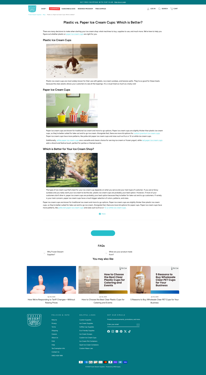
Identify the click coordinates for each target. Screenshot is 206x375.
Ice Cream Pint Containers (88, 341)
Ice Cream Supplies (86, 323)
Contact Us (55, 352)
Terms (54, 327)
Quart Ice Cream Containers (89, 345)
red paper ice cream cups (152, 140)
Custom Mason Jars (86, 348)
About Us (55, 338)
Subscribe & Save (68, 9)
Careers (54, 334)
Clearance (54, 9)
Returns (54, 320)
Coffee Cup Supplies (86, 327)
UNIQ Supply (116, 366)
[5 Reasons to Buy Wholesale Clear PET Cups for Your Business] (154, 280)
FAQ (53, 341)
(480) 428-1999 (57, 356)
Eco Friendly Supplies (86, 331)
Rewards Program (85, 9)
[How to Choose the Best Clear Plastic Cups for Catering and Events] (103, 280)
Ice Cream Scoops (85, 334)
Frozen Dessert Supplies (34, 14)
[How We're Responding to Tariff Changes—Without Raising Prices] (51, 280)
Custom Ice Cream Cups (87, 338)
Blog (44, 14)
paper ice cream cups (74, 34)
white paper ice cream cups (68, 140)
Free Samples (100, 9)
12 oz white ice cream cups (115, 208)
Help (53, 345)
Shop (43, 9)
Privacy (54, 323)
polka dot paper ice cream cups (71, 208)
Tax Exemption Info (58, 348)
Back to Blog (104, 233)
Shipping (55, 331)
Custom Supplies (85, 320)
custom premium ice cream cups (147, 133)
